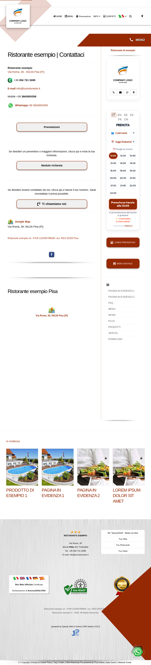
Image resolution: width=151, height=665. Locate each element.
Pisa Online (99, 662)
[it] (16, 578)
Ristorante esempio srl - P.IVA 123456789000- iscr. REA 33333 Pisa (43, 238)
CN (126, 119)
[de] (35, 578)
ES (131, 114)
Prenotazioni (84, 16)
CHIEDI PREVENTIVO (124, 242)
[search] (130, 16)
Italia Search (111, 662)
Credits (61, 662)
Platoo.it (128, 226)
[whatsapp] (137, 651)
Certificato (29, 584)
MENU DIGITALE (124, 263)
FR (119, 119)
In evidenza (13, 441)
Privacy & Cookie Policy (41, 662)
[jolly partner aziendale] (75, 633)
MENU (70, 16)
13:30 (113, 163)
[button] (122, 16)
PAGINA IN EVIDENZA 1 (121, 291)
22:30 (113, 193)
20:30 (123, 178)
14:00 (123, 163)
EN (119, 114)
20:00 (113, 178)
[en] (22, 578)
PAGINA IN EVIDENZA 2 (121, 297)
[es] (42, 578)
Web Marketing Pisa (74, 662)
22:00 (133, 185)
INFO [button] (96, 16)
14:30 (133, 163)
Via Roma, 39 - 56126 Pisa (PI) (26, 71)
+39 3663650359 (31, 105)
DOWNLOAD (115, 339)
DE (126, 114)
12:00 (113, 155)
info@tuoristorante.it (24, 88)
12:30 (123, 155)
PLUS (111, 321)
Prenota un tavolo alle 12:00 (123, 204)
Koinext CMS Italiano (85, 626)
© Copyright (24, 662)
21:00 (133, 178)
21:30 (113, 185)
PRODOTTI (114, 327)
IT (113, 115)
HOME (59, 16)
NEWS (112, 315)
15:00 (113, 170)
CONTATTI (110, 16)
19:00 (123, 170)
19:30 (133, 170)
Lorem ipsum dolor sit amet (126, 495)
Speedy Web (67, 626)
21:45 (123, 185)
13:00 (133, 155)
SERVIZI (113, 333)
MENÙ (139, 40)
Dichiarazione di (29, 590)
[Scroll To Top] (146, 661)
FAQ (110, 303)
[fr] (29, 578)
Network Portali (124, 662)
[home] (25, 16)
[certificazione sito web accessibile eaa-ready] (75, 587)
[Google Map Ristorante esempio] (142, 16)
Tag (55, 662)
